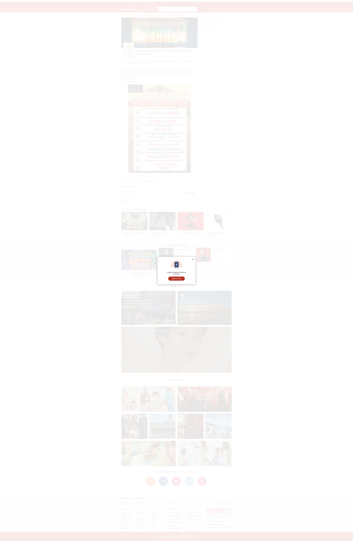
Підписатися (176, 278)
